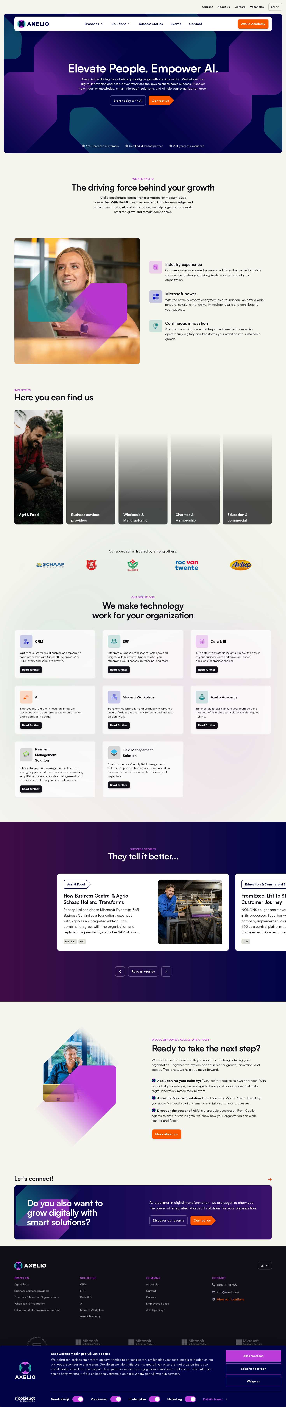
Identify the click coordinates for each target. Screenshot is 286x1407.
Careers (240, 6)
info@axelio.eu (228, 1292)
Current (207, 6)
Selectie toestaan (253, 1369)
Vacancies (257, 6)
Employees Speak (157, 1303)
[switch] (115, 1399)
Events (176, 24)
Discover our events (168, 1220)
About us (224, 6)
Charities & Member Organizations (36, 1297)
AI (81, 1303)
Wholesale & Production (29, 1303)
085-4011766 (227, 1285)
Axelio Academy (253, 24)
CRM (83, 1284)
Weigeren (253, 1381)
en (273, 6)
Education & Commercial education (37, 1310)
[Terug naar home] (33, 24)
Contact (195, 24)
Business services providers (31, 1290)
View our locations (230, 1299)
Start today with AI (127, 100)
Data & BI (86, 1297)
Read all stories (143, 971)
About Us (152, 1284)
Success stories (151, 24)
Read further (30, 669)
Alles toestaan (253, 1356)
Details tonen (212, 1399)
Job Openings (155, 1310)
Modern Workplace (92, 1310)
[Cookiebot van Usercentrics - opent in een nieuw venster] (25, 1399)
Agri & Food (21, 1284)
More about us (166, 1134)
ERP (82, 1290)
